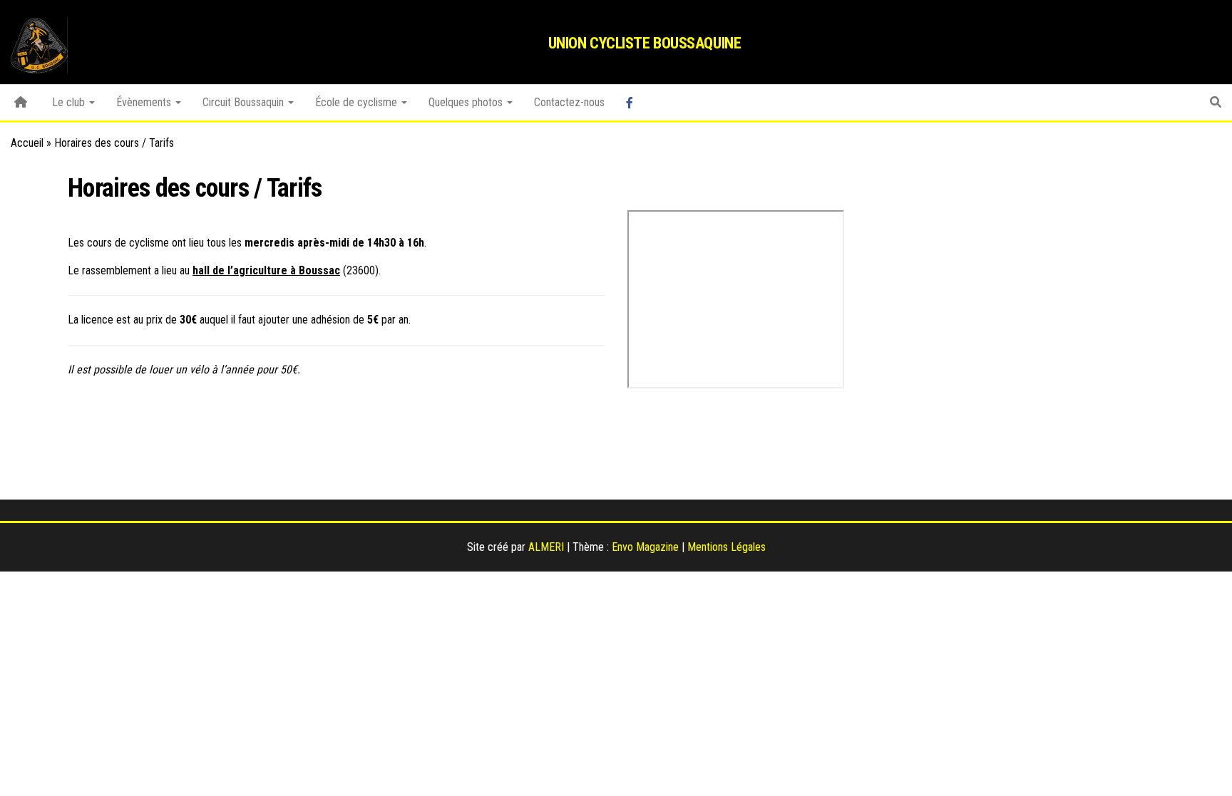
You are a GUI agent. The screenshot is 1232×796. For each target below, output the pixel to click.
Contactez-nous (569, 102)
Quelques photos (466, 102)
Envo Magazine (645, 547)
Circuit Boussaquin (244, 102)
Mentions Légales (726, 547)
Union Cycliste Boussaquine (644, 43)
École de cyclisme (357, 102)
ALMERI (546, 547)
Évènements (145, 102)
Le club (70, 102)
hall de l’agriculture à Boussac (266, 270)
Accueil (27, 143)
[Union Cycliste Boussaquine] (20, 102)
